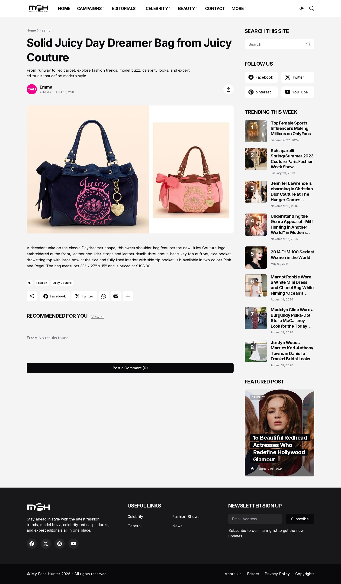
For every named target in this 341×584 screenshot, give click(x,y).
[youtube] (73, 544)
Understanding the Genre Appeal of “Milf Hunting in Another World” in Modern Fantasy (292, 224)
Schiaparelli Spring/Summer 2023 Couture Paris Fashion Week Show (292, 158)
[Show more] (128, 296)
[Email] (116, 296)
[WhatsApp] (104, 296)
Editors (253, 573)
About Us (233, 573)
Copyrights (304, 573)
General (135, 525)
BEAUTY (186, 8)
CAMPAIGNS (89, 8)
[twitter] (46, 544)
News (177, 525)
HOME (64, 8)
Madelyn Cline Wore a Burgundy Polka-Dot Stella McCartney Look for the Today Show (292, 318)
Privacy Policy (277, 573)
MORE (238, 8)
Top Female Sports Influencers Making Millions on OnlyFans (291, 128)
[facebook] (32, 544)
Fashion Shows (185, 516)
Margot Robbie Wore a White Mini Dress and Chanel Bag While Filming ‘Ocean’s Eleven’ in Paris (292, 285)
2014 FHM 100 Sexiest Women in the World (292, 254)
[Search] (309, 8)
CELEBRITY (157, 8)
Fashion (46, 30)
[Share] (228, 89)
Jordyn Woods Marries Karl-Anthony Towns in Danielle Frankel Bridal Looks (292, 350)
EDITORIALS (124, 8)
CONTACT (215, 8)
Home (31, 30)
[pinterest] (60, 544)
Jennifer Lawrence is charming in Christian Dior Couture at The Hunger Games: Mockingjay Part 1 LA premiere (292, 191)
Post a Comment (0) (130, 368)
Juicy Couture (62, 282)
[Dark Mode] (299, 8)
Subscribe (300, 519)
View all (97, 317)
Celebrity (135, 516)
